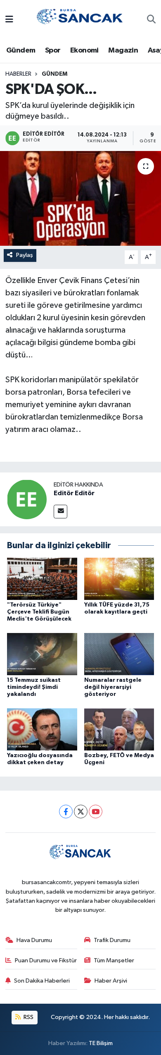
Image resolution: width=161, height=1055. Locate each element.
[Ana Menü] (9, 20)
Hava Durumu (34, 940)
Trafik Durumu (112, 940)
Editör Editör (74, 493)
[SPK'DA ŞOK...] (80, 198)
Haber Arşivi (111, 981)
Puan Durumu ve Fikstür (46, 960)
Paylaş (24, 255)
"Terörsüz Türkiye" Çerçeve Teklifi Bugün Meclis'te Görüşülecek (39, 612)
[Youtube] (95, 811)
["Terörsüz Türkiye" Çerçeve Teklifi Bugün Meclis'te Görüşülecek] (42, 578)
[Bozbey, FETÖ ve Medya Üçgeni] (119, 729)
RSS (27, 1017)
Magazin (123, 50)
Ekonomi (84, 50)
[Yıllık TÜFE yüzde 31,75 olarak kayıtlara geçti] (119, 578)
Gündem (20, 50)
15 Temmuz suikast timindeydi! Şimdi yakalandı (34, 687)
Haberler (18, 74)
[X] (81, 811)
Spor (53, 50)
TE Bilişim (101, 1043)
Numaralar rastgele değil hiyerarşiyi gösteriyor (113, 687)
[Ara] (151, 20)
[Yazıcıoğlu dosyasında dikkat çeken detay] (42, 729)
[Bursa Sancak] (80, 19)
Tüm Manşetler (114, 960)
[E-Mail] (60, 511)
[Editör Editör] (27, 499)
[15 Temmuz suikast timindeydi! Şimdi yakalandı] (42, 653)
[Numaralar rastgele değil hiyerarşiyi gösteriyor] (119, 653)
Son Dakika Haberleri (42, 981)
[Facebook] (66, 811)
